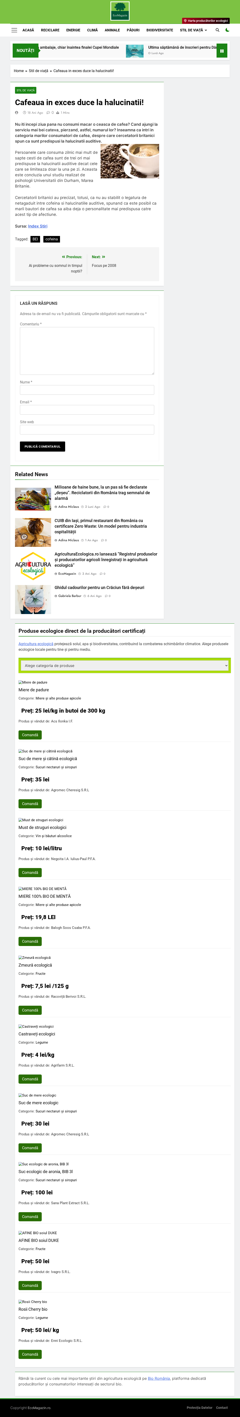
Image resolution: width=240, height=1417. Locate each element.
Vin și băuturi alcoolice (54, 836)
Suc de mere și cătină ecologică (48, 758)
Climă (92, 30)
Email (26, 402)
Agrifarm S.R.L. (63, 1065)
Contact (222, 1408)
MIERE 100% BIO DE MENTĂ (45, 896)
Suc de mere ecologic (38, 1102)
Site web (27, 422)
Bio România (159, 1378)
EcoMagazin (67, 573)
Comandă (30, 735)
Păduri (133, 30)
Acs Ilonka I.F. (62, 721)
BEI (35, 239)
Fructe (40, 974)
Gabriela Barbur (69, 595)
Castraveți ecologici (37, 1033)
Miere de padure (34, 689)
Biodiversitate (159, 30)
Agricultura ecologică (36, 644)
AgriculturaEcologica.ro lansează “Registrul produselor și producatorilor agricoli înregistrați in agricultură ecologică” (106, 560)
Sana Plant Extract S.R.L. (70, 1203)
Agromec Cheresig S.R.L (70, 790)
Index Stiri (37, 226)
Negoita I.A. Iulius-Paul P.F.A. (73, 859)
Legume (42, 1042)
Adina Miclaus (68, 506)
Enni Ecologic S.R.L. (66, 1341)
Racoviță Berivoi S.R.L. (68, 996)
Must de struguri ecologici (42, 827)
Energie (73, 30)
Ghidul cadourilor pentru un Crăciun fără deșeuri (99, 587)
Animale (112, 30)
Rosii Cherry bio (33, 1309)
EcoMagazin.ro (39, 1408)
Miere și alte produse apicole (58, 698)
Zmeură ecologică (35, 965)
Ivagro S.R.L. (61, 1272)
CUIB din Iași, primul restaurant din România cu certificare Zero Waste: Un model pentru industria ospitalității (101, 526)
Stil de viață (191, 30)
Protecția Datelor (199, 1408)
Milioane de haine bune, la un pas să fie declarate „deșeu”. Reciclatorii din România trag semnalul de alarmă (102, 493)
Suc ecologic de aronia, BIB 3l (46, 1171)
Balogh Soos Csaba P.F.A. (71, 928)
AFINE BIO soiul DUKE (39, 1240)
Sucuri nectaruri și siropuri (56, 767)
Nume (26, 382)
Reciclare (50, 30)
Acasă (28, 30)
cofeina (51, 239)
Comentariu (31, 324)
